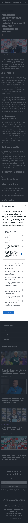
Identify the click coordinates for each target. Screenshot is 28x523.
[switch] (22, 235)
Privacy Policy (22, 317)
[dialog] (14, 261)
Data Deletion (5, 317)
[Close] (25, 205)
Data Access (14, 317)
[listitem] (14, 232)
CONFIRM (8, 312)
